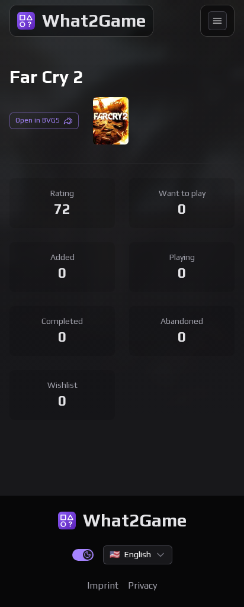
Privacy (142, 585)
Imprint (102, 585)
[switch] (83, 555)
